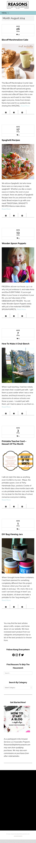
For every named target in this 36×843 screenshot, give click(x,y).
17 (19, 34)
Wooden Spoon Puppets (14, 243)
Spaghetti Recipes (11, 140)
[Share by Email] (30, 111)
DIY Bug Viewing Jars (12, 534)
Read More (25, 106)
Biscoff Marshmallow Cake (15, 39)
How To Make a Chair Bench (15, 343)
